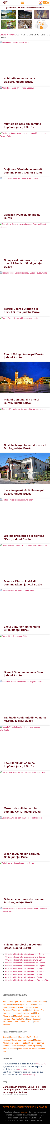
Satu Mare (21, 1019)
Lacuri (30, 1040)
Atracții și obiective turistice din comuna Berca (24, 954)
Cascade (14, 1037)
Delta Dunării (8, 15)
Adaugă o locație (41, 24)
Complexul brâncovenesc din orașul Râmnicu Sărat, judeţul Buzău (23, 263)
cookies (24, 1112)
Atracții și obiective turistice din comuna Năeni (24, 971)
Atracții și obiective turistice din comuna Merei (24, 968)
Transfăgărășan (25, 15)
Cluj (26, 1007)
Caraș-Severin (17, 1007)
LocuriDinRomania (8, 35)
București (30, 1004)
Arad (10, 1001)
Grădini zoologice (18, 1040)
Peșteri (25, 1043)
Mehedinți (18, 1016)
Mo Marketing (29, 1074)
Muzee (17, 1043)
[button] (22, 2)
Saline (31, 1043)
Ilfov (37, 1013)
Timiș (16, 1022)
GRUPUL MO (41, 1064)
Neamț (33, 1016)
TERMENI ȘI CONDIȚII (37, 1107)
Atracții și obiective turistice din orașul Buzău (23, 977)
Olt (39, 1016)
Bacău (22, 1001)
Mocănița (9, 25)
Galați (29, 1010)
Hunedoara (16, 1013)
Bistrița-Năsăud (39, 1001)
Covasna (7, 1010)
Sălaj (14, 1019)
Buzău (38, 1004)
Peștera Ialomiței (25, 25)
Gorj (42, 1010)
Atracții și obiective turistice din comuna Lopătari (25, 963)
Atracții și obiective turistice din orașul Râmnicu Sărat (27, 980)
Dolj (24, 1010)
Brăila (14, 1004)
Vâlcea (30, 1022)
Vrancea (6, 1025)
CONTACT (21, 1107)
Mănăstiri (38, 1040)
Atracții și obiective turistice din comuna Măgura (25, 966)
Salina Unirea (41, 15)
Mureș (26, 1016)
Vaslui (36, 1022)
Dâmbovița (16, 1010)
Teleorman (7, 1022)
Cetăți (29, 1037)
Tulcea (22, 1022)
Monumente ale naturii (27, 1049)
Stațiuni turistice (10, 1049)
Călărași (6, 1007)
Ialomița (25, 1013)
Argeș (15, 1001)
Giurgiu (36, 1010)
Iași (32, 1013)
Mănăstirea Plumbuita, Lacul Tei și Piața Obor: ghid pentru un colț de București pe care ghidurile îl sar (24, 1090)
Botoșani (7, 1004)
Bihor (29, 1001)
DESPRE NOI (9, 1107)
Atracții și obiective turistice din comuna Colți (23, 960)
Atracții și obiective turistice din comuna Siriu (23, 974)
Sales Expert (22, 1069)
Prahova (6, 1019)
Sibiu (29, 1019)
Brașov (21, 1004)
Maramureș (8, 1016)
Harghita (6, 1013)
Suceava (36, 1019)
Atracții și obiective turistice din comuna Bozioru (25, 957)
